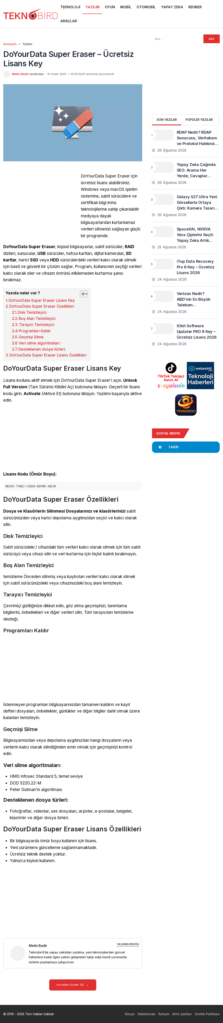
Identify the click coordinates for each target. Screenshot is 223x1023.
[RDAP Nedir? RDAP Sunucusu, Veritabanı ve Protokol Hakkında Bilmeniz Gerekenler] (163, 135)
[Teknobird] (30, 14)
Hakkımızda (146, 1014)
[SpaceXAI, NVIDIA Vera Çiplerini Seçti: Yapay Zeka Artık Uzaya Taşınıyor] (163, 231)
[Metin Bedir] (19, 953)
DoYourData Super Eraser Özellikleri (41, 306)
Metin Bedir (20, 74)
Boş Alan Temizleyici (37, 318)
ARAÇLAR (68, 21)
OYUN (110, 7)
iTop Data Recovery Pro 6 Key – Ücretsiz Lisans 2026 (196, 267)
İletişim (163, 1014)
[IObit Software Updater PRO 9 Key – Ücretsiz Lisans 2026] (163, 328)
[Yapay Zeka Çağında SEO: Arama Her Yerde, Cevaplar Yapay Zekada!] (163, 167)
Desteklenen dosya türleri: (42, 349)
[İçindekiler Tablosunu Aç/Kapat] (81, 294)
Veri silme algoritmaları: (39, 343)
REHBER (195, 7)
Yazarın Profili (128, 944)
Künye (130, 1014)
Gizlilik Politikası (207, 1014)
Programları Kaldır (35, 331)
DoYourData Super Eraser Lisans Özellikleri (48, 355)
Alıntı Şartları (182, 1014)
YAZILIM (92, 7)
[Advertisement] (39, 203)
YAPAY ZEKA (172, 7)
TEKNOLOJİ (70, 7)
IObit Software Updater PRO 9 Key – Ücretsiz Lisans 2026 (197, 331)
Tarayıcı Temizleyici (36, 324)
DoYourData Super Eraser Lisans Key (42, 300)
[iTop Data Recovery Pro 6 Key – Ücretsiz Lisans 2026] (163, 264)
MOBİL (125, 7)
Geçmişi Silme (31, 337)
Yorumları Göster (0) (70, 984)
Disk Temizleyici (32, 312)
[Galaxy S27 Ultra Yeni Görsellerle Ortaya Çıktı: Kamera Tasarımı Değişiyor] (163, 199)
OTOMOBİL (146, 7)
